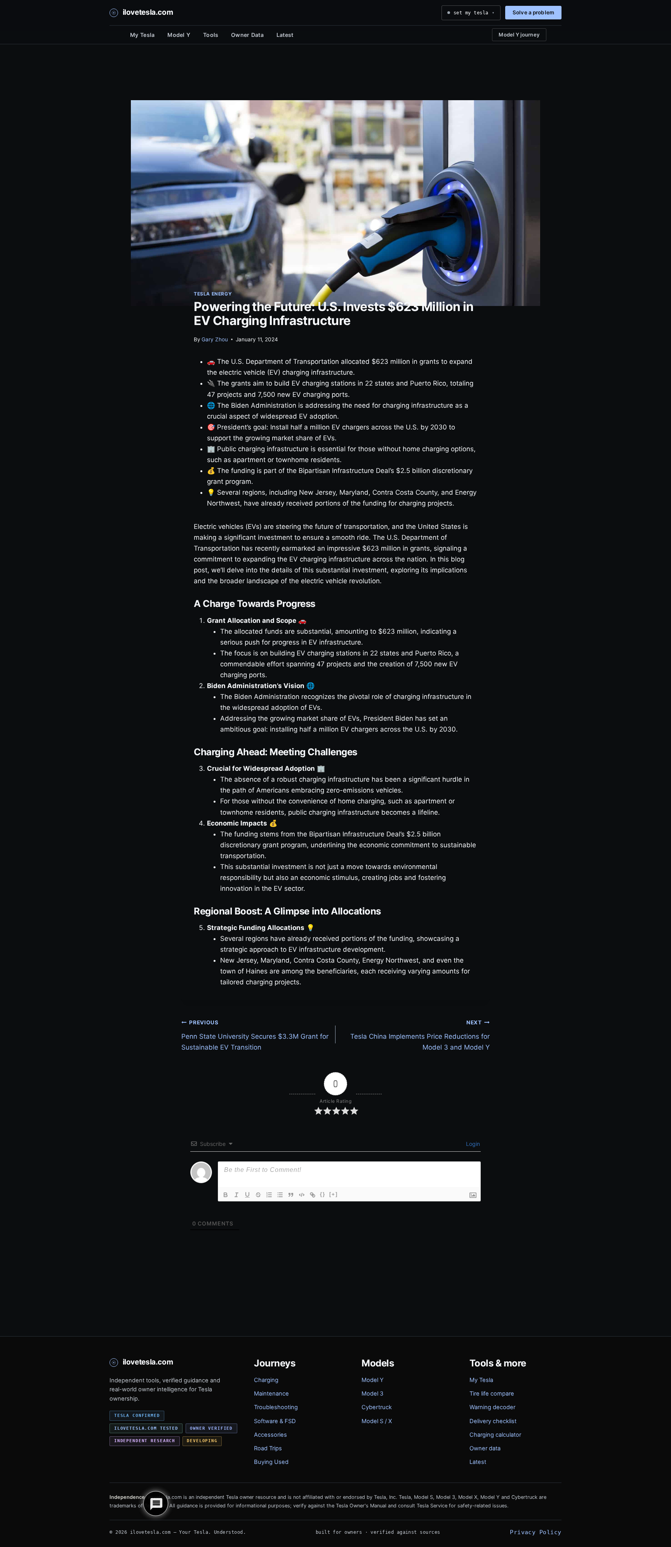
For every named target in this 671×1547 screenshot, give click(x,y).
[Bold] (225, 1194)
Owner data (485, 1448)
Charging (266, 1380)
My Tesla (142, 34)
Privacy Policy (535, 1532)
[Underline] (247, 1194)
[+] (333, 1194)
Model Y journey (519, 34)
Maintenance (271, 1393)
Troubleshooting (276, 1407)
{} (322, 1194)
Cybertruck (377, 1407)
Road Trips (268, 1448)
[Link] (312, 1194)
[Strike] (258, 1194)
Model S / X (377, 1421)
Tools (210, 34)
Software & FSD (275, 1421)
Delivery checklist (492, 1421)
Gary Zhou (215, 339)
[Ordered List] (269, 1194)
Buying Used (271, 1461)
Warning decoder (492, 1407)
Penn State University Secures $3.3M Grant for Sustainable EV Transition (255, 1035)
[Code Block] (301, 1194)
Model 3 (372, 1393)
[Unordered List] (280, 1194)
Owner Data (247, 34)
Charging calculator (495, 1434)
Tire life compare (491, 1393)
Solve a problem (533, 12)
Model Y (178, 34)
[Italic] (236, 1194)
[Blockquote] (290, 1194)
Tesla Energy (213, 294)
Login (472, 1143)
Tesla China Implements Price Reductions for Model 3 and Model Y (420, 1035)
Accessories (270, 1434)
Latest (285, 34)
